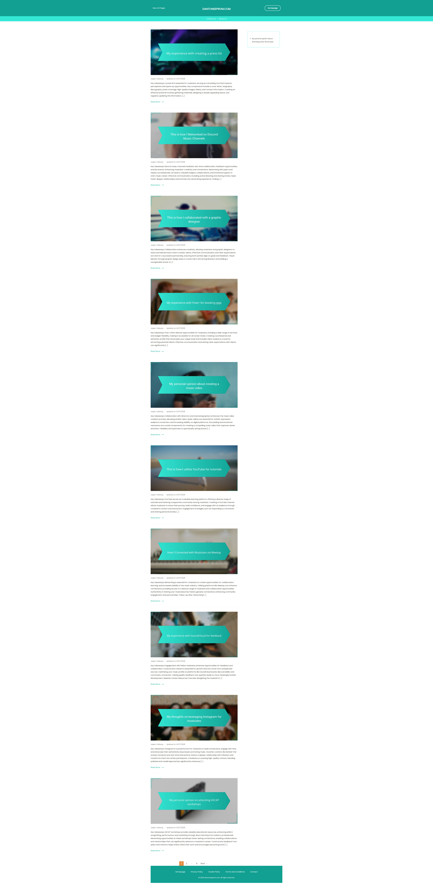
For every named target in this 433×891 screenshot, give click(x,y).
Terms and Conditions (235, 872)
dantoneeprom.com (217, 9)
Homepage (273, 8)
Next (203, 863)
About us (223, 19)
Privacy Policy (197, 872)
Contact (254, 872)
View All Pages (158, 8)
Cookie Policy (214, 872)
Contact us (211, 19)
